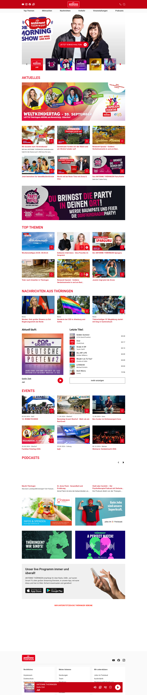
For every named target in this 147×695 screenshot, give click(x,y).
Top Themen (29, 11)
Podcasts (119, 11)
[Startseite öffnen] (73, 4)
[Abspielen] (118, 687)
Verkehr (81, 11)
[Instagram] (26, 4)
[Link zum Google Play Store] (55, 591)
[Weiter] (123, 462)
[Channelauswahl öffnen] (124, 4)
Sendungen (63, 675)
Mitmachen (47, 11)
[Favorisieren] (110, 687)
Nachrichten (65, 11)
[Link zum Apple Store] (34, 591)
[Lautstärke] (95, 687)
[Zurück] (118, 462)
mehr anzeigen (97, 380)
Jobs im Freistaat (101, 675)
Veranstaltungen (100, 11)
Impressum (28, 675)
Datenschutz (28, 679)
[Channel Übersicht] (100, 687)
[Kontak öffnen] (120, 4)
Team (61, 679)
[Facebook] (30, 4)
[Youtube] (23, 4)
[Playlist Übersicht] (105, 687)
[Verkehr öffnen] (33, 4)
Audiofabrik (98, 679)
